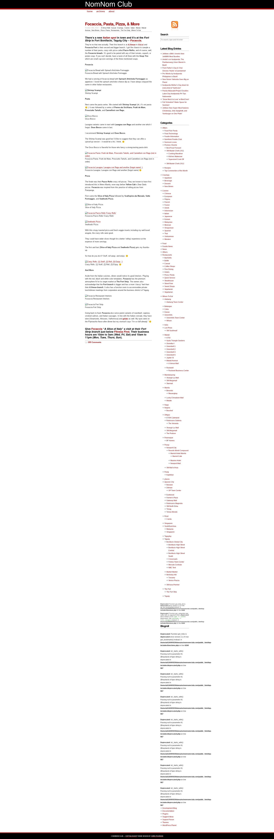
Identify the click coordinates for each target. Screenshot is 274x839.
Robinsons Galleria (173, 421)
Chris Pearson (157, 836)
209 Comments (94, 342)
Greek (166, 208)
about (111, 11)
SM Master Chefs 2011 (175, 151)
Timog (168, 509)
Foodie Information (171, 136)
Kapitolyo (170, 475)
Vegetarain (168, 289)
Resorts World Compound (178, 451)
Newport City (171, 448)
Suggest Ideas (168, 817)
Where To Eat (136, 30)
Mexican (167, 225)
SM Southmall (171, 331)
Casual (113, 28)
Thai (166, 234)
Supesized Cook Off (176, 159)
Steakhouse (169, 281)
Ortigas (167, 415)
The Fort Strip (125, 30)
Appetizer (168, 178)
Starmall (169, 383)
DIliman (169, 488)
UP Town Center (174, 491)
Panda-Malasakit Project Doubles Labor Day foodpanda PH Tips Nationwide (175, 94)
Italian (133, 28)
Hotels (166, 272)
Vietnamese (169, 236)
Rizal (166, 516)
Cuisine (127, 28)
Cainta (169, 519)
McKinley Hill (171, 575)
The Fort (167, 589)
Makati (138, 28)
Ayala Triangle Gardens (175, 341)
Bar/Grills (168, 258)
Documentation (168, 811)
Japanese (168, 216)
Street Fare (168, 284)
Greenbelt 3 (171, 352)
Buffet (166, 261)
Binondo (169, 391)
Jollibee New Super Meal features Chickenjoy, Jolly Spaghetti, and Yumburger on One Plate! (175, 111)
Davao (167, 312)
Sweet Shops (169, 286)
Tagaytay (167, 536)
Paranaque (168, 438)
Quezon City (169, 482)
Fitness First (121, 331)
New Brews (95, 30)
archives (100, 11)
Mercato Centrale (175, 565)
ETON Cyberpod (172, 418)
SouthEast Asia (170, 526)
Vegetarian (168, 292)
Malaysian (168, 222)
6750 (168, 338)
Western (167, 239)
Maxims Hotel (175, 461)
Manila (167, 388)
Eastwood (170, 495)
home (90, 11)
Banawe (169, 485)
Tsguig (167, 596)
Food (164, 244)
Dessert (167, 184)
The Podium (171, 433)
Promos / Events (170, 145)
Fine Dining (168, 269)
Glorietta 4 (170, 343)
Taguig (167, 539)
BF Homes (170, 441)
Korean (167, 219)
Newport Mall (175, 463)
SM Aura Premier (173, 585)
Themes (165, 822)
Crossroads (172, 559)
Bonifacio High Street (176, 545)
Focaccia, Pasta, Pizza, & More (112, 24)
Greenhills (168, 315)
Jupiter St (170, 358)
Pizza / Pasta (105, 30)
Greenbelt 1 (171, 346)
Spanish (167, 231)
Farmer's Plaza (172, 498)
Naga (166, 405)
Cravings (120, 28)
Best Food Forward (173, 148)
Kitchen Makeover (175, 156)
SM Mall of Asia (172, 468)
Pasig (166, 472)
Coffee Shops (169, 266)
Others (165, 252)
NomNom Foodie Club (173, 139)
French (167, 202)
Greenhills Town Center (175, 318)
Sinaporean (169, 228)
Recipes (167, 168)
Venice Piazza (173, 580)
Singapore (168, 523)
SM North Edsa (172, 506)
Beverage (168, 181)
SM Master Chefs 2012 (175, 164)
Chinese (167, 194)
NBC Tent (172, 568)
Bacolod (169, 411)
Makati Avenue (172, 361)
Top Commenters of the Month (176, 171)
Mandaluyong (169, 375)
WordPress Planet (169, 825)
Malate (169, 401)
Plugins (165, 814)
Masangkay (172, 393)
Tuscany (171, 578)
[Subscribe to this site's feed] (174, 24)
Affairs (164, 128)
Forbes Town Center (176, 562)
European (168, 196)
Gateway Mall (171, 501)
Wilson (169, 321)
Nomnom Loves (170, 142)
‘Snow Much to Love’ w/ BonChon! (175, 99)
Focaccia (96, 329)
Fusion (167, 205)
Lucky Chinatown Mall (175, 398)
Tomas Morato (171, 512)
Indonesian (168, 211)
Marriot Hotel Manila (178, 453)
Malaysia (169, 529)
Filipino (167, 199)
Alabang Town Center (174, 302)
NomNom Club (108, 4)
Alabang (167, 299)
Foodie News (167, 246)
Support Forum (168, 820)
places (167, 479)
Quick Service (169, 278)
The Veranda (173, 423)
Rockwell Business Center (178, 371)
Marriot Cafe (177, 456)
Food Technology (171, 134)
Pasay (166, 445)
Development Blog (169, 808)
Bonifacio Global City (174, 542)
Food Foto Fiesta (170, 131)
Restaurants (115, 30)
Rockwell (170, 368)
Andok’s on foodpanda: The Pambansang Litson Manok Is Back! (173, 62)
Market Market (171, 572)
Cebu (166, 309)
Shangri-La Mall (172, 378)
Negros (167, 408)
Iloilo (166, 325)
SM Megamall (171, 381)
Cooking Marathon (175, 154)
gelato (125, 319)
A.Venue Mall (105, 28)
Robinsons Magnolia (174, 503)
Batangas (168, 306)
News (164, 249)
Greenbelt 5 (171, 355)
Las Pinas (168, 328)
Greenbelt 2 (171, 349)
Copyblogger (131, 836)
